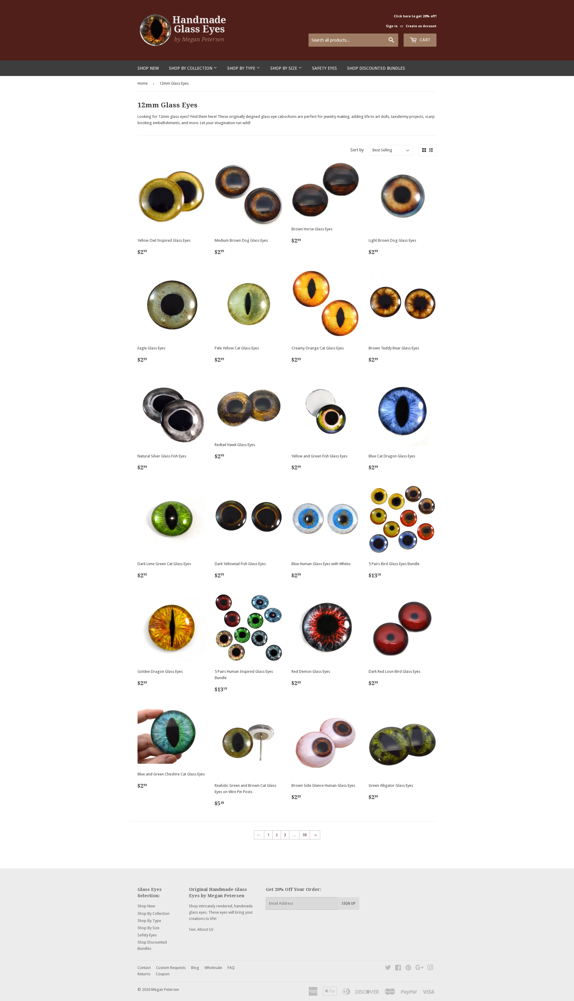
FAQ (231, 967)
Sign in (392, 26)
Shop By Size (284, 68)
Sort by (357, 149)
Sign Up (348, 903)
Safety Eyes (324, 68)
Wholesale (213, 967)
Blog (195, 967)
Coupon (163, 974)
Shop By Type (242, 68)
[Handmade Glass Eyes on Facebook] (398, 968)
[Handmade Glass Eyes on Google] (419, 968)
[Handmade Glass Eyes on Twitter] (388, 968)
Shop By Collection (191, 68)
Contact (144, 967)
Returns (144, 974)
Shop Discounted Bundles (376, 68)
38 (305, 835)
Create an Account (421, 26)
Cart (424, 39)
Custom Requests (171, 967)
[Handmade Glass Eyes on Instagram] (430, 968)
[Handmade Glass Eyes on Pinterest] (408, 968)
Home (143, 83)
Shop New (148, 68)
